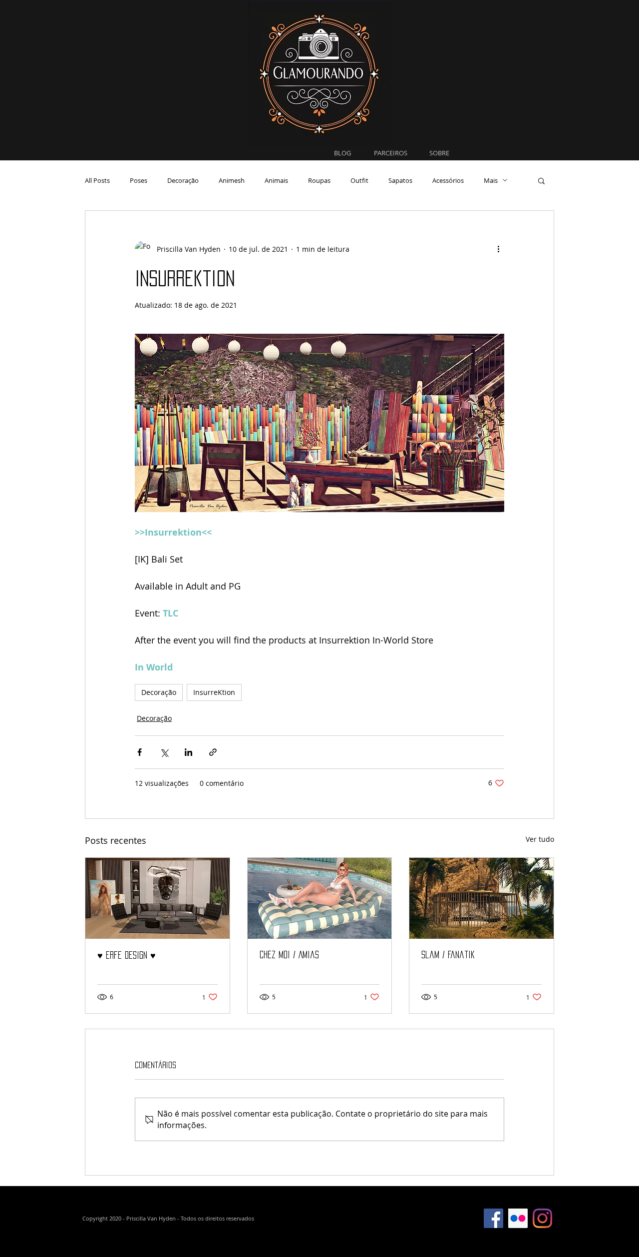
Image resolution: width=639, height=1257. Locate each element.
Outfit (359, 180)
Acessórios (448, 180)
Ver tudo (540, 839)
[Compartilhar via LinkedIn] (188, 752)
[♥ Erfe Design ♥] (157, 898)
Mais (491, 180)
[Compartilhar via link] (213, 752)
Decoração (183, 180)
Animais (276, 180)
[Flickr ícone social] (518, 1218)
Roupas (319, 180)
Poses (138, 180)
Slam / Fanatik (448, 954)
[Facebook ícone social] (493, 1218)
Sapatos (400, 180)
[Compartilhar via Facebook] (139, 752)
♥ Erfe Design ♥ (126, 955)
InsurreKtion (214, 692)
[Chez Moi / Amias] (320, 898)
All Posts (97, 180)
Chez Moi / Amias (289, 954)
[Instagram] (542, 1218)
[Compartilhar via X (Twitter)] (164, 752)
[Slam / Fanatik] (481, 898)
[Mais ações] (498, 249)
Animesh (232, 180)
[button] (541, 180)
